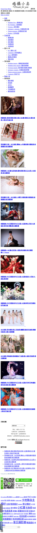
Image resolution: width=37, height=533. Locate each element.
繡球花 (11, 516)
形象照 (29, 507)
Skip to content (5, 15)
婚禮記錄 (8, 508)
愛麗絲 (15, 511)
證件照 (11, 522)
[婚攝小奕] (21, 9)
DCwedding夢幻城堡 (6, 497)
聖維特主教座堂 (28, 519)
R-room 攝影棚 (23, 497)
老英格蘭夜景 (31, 516)
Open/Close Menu (6, 9)
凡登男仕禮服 (18, 500)
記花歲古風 (5, 523)
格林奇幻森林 (20, 513)
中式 (29, 497)
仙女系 (2, 500)
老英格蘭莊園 (18, 519)
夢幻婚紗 (26, 504)
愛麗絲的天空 (23, 511)
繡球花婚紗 (16, 516)
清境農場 (26, 513)
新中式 (11, 513)
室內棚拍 (14, 508)
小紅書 (21, 507)
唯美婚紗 (14, 504)
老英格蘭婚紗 (6, 519)
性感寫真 (8, 511)
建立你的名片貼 (11, 473)
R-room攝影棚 (15, 497)
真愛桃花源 (5, 516)
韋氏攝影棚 (19, 522)
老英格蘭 (23, 516)
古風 (8, 504)
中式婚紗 (33, 497)
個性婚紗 (12, 500)
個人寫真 (7, 500)
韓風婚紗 (30, 523)
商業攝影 (20, 504)
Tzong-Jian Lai (4, 473)
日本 (15, 514)
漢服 (30, 514)
